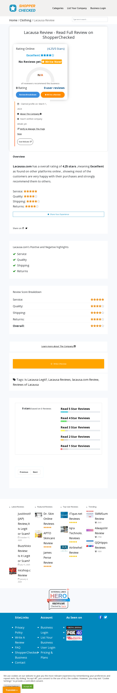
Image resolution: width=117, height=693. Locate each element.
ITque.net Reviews (75, 516)
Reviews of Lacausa (26, 385)
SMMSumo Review (101, 516)
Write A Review (59, 364)
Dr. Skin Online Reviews (49, 519)
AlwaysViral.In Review (101, 530)
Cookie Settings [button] (12, 686)
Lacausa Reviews (59, 380)
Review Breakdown (27, 94)
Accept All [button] (28, 686)
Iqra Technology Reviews (75, 533)
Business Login (98, 8)
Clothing (25, 20)
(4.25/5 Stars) (56, 49)
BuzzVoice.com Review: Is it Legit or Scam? (24, 553)
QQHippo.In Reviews (101, 545)
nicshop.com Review (24, 572)
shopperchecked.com (59, 600)
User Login (48, 647)
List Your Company (77, 8)
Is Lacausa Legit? (36, 380)
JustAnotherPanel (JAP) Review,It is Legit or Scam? (24, 524)
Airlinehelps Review (75, 550)
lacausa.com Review (85, 380)
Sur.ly (63, 606)
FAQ (17, 647)
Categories (57, 8)
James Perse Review (48, 557)
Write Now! (53, 62)
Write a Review (53, 94)
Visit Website (24, 142)
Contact (20, 662)
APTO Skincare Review (49, 538)
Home (13, 20)
